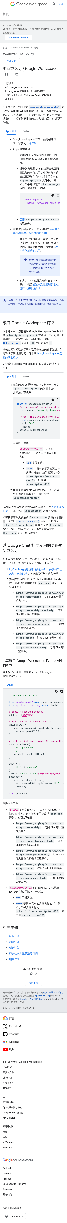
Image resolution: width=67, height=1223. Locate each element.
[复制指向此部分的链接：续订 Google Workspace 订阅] (58, 323)
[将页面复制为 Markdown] (17, 74)
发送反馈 (11, 61)
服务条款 (7, 1088)
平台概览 (7, 1067)
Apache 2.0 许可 (42, 996)
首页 (6, 14)
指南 (36, 48)
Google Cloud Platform (14, 1184)
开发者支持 (8, 1083)
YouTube (7, 1147)
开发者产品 (8, 1072)
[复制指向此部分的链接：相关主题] (21, 928)
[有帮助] (27, 54)
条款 (5, 1207)
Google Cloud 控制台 (13, 1112)
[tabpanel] (33, 214)
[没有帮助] (32, 54)
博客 (5, 1132)
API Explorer (9, 1117)
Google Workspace (20, 48)
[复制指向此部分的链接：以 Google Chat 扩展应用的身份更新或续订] (21, 551)
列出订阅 (14, 941)
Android (7, 1168)
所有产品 (7, 1194)
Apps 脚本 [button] (11, 131)
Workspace (38, 4)
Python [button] (26, 131)
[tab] (11, 131)
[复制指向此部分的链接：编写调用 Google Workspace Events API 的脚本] (15, 666)
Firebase (7, 1178)
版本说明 (7, 1077)
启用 (22, 219)
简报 (5, 1137)
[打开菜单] (5, 4)
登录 (61, 4)
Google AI (7, 1189)
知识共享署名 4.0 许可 (53, 992)
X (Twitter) (8, 1142)
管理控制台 (8, 1102)
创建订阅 (31, 143)
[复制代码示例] (57, 195)
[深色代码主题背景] (52, 195)
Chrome (7, 1173)
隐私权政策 (16, 1207)
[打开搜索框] (54, 4)
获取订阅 (14, 935)
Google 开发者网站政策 (31, 999)
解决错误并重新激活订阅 (23, 953)
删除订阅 (14, 959)
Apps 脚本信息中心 (12, 1107)
